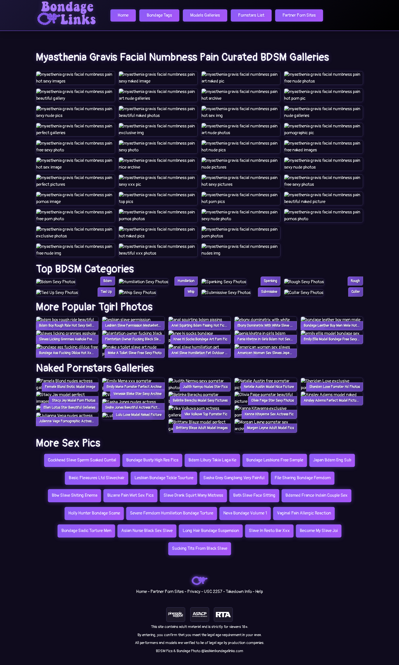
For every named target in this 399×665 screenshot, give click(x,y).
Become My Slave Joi (319, 530)
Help (259, 591)
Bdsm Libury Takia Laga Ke (212, 460)
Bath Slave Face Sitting (254, 495)
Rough (355, 281)
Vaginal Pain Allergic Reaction (304, 513)
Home (123, 15)
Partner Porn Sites (299, 15)
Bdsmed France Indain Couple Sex (316, 495)
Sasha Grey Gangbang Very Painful (234, 478)
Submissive (269, 292)
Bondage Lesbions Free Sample (274, 460)
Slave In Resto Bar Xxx (269, 530)
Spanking (270, 281)
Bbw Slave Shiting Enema (74, 495)
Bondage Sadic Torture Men (86, 530)
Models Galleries (205, 15)
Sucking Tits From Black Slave (199, 548)
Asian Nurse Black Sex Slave (147, 530)
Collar (355, 292)
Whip (191, 292)
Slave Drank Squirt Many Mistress (193, 495)
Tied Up (106, 292)
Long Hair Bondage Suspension (211, 530)
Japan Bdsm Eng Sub (332, 460)
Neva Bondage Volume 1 (245, 513)
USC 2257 (213, 591)
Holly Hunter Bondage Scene (94, 513)
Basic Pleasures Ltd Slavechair (96, 478)
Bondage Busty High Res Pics (152, 460)
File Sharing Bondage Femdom (303, 478)
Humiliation (186, 281)
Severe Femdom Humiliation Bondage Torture (171, 513)
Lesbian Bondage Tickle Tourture (163, 478)
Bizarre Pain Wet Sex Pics (130, 495)
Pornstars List (251, 15)
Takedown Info (239, 591)
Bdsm (107, 281)
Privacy (193, 591)
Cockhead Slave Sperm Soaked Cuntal (82, 460)
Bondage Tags (159, 15)
